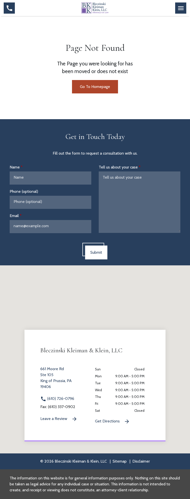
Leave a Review (54, 418)
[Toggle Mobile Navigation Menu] (180, 8)
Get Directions (108, 421)
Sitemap (120, 461)
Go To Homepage (95, 86)
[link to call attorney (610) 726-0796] (9, 8)
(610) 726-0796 (60, 398)
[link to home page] (94, 7)
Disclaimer (141, 461)
